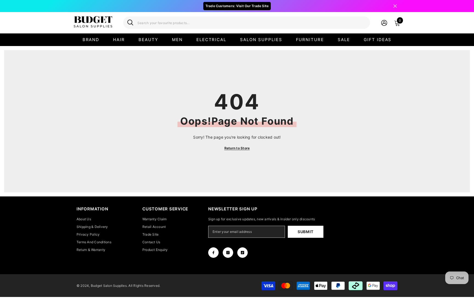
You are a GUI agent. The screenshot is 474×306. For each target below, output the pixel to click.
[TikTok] (242, 252)
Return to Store (237, 148)
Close (395, 6)
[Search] (246, 22)
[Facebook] (213, 252)
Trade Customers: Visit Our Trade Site (237, 6)
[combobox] (251, 22)
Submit (306, 231)
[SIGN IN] (384, 22)
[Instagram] (228, 252)
